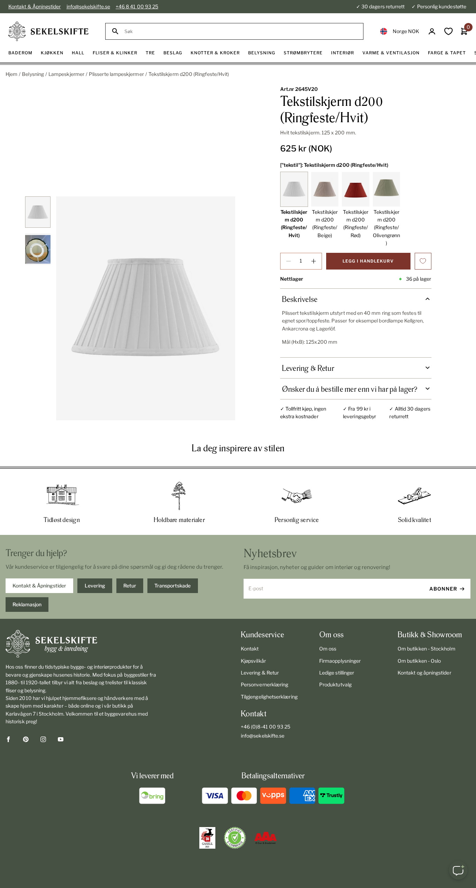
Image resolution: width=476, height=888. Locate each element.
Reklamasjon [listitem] (27, 604)
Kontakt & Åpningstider (34, 6)
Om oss (327, 649)
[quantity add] (313, 261)
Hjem (11, 74)
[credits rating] (265, 838)
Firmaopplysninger (340, 661)
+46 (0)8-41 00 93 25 (265, 727)
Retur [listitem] (129, 586)
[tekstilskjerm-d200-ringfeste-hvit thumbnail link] (37, 212)
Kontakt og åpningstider (424, 673)
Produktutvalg (335, 684)
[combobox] (241, 31)
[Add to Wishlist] (423, 261)
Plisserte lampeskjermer (116, 74)
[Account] (432, 31)
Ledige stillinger (336, 673)
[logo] (48, 31)
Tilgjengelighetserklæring (269, 697)
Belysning (33, 74)
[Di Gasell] (207, 838)
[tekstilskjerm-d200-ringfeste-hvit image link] (145, 308)
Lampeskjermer (66, 74)
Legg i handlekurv (368, 261)
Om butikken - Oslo (419, 661)
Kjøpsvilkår (253, 661)
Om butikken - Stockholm (426, 649)
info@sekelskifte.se (88, 6)
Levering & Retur (260, 673)
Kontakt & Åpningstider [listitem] (39, 586)
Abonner (443, 589)
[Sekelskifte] (81, 644)
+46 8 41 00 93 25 (137, 6)
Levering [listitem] (95, 586)
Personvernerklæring (264, 684)
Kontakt (250, 649)
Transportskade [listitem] (172, 586)
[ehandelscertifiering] (235, 838)
